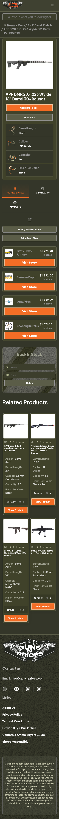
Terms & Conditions (16, 721)
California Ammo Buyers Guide (23, 735)
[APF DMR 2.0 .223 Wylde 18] (29, 65)
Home (11, 25)
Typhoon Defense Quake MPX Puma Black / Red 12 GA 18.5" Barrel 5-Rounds (42, 449)
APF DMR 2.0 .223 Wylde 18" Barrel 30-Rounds (27, 30)
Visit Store (29, 262)
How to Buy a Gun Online (19, 728)
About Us (8, 707)
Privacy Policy (12, 714)
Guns (21, 25)
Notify (29, 382)
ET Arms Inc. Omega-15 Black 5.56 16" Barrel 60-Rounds (15, 553)
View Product (15, 510)
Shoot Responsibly (15, 741)
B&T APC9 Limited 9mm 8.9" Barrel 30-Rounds (42, 552)
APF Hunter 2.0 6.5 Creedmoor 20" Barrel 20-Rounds (14, 448)
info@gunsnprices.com (28, 678)
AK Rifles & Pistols (40, 25)
